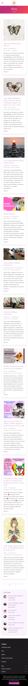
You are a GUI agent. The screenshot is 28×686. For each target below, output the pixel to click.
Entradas (4, 661)
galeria (3, 654)
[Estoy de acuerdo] (26, 680)
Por (12, 48)
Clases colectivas (10, 267)
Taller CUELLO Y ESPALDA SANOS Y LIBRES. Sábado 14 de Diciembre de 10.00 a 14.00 (14, 423)
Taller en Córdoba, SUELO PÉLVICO (12, 45)
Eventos (5, 371)
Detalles (6, 71)
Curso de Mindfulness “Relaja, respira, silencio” (14, 162)
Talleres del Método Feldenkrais (10, 313)
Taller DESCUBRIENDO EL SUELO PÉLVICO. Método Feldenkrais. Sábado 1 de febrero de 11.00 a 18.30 (12, 102)
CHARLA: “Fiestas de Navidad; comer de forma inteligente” (14, 367)
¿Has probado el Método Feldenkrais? (12, 264)
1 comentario (14, 50)
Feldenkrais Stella (6, 647)
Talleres (5, 48)
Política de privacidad (7, 658)
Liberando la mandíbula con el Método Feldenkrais (15, 629)
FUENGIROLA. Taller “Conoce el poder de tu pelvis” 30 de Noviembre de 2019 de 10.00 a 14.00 (14, 482)
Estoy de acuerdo (14, 683)
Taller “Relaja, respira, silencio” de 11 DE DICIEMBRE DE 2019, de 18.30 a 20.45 (14, 548)
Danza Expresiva (9, 214)
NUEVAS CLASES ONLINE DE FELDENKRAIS (15, 597)
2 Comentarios (14, 318)
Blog (5, 165)
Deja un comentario (15, 109)
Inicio (14, 11)
